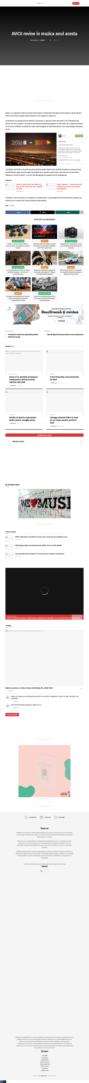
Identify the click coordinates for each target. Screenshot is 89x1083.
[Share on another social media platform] (82, 212)
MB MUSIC (13, 385)
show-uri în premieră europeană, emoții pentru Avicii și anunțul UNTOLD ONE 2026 (23, 379)
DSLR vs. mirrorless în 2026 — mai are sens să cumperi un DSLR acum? (18, 246)
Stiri (43, 40)
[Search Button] (83, 3)
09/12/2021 (61, 383)
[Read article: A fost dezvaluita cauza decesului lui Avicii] (65, 363)
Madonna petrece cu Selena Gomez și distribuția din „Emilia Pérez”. (29, 688)
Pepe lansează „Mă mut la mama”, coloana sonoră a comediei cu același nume (39, 554)
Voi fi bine (45, 1068)
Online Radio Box (45, 1064)
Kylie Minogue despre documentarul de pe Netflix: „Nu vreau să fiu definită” (38, 545)
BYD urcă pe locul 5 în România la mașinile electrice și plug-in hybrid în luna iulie (71, 272)
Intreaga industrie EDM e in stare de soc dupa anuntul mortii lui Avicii (64, 420)
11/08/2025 (20, 385)
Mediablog (13, 374)
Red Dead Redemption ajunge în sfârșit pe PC (26, 705)
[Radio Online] (81, 441)
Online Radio (45, 1070)
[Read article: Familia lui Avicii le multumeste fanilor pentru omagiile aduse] (24, 404)
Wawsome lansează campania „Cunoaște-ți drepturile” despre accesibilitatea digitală (44, 272)
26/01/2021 (61, 426)
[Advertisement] (44, 80)
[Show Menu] (6, 3)
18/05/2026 (60, 191)
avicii (12, 205)
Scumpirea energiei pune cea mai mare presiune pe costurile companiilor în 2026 (18, 298)
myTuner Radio (44, 1062)
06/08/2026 (19, 191)
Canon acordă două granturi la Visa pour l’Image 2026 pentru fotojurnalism (44, 298)
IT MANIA (45, 1055)
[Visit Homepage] (40, 3)
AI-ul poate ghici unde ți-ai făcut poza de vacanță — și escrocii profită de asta (18, 272)
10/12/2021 (34, 40)
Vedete (52, 374)
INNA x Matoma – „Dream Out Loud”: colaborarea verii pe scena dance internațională (69, 187)
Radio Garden (45, 1066)
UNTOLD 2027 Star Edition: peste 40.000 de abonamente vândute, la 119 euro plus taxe (44, 246)
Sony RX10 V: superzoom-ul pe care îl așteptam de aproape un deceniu (71, 246)
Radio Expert (45, 1060)
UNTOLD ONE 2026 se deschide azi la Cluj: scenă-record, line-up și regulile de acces (29, 187)
